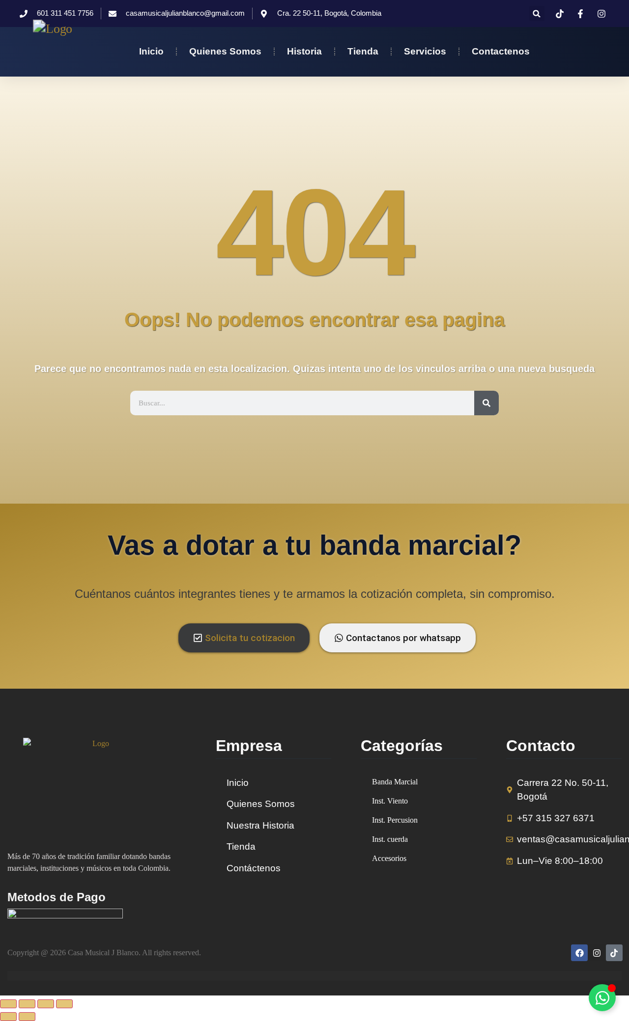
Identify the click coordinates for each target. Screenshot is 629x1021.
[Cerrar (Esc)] (64, 1003)
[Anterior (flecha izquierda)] (8, 1016)
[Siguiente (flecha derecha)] (27, 1016)
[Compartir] (45, 1003)
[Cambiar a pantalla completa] (27, 1003)
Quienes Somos (225, 51)
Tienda (362, 51)
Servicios (425, 51)
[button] (536, 13)
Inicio (151, 51)
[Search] (486, 403)
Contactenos (501, 51)
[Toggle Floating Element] (602, 997)
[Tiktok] (614, 952)
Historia (304, 51)
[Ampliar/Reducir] (8, 1003)
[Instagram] (596, 952)
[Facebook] (579, 952)
